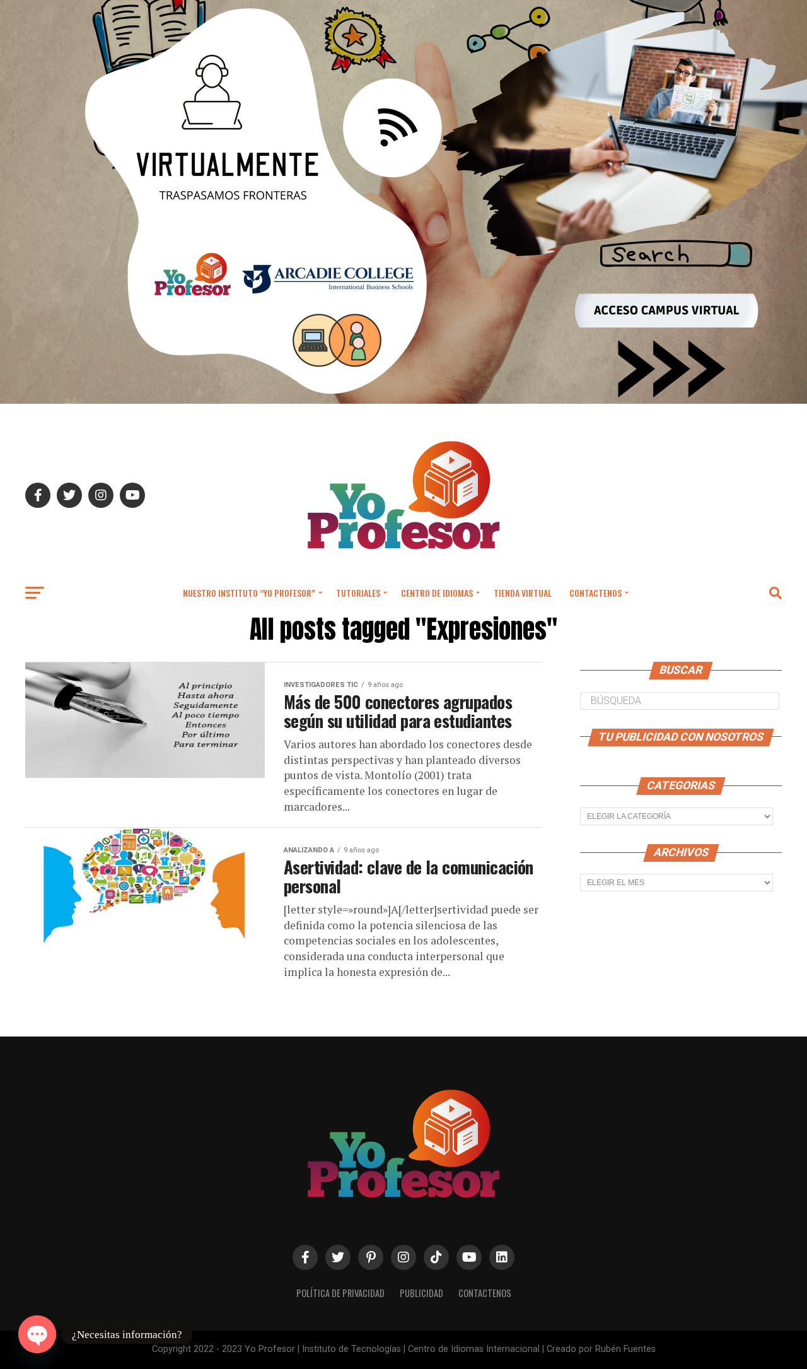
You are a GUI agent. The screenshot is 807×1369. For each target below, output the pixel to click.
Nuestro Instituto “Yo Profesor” (249, 592)
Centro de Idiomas (437, 592)
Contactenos (595, 592)
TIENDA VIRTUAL (523, 592)
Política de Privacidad (340, 1293)
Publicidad (421, 1293)
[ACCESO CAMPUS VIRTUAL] (403, 400)
